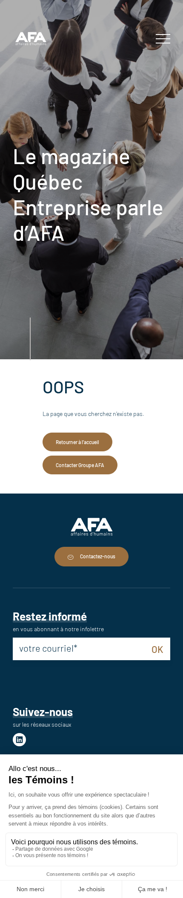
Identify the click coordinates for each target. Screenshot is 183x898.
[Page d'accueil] (31, 39)
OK (157, 649)
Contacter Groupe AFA (80, 465)
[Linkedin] (19, 739)
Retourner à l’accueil (77, 442)
